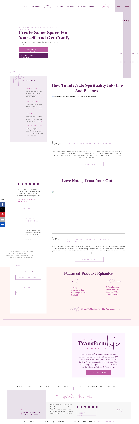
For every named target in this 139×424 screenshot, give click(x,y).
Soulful (108, 144)
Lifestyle (109, 239)
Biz (69, 144)
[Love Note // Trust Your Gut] (88, 212)
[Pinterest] (2, 214)
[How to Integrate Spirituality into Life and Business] (88, 117)
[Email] (2, 219)
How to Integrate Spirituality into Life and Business (87, 88)
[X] (2, 209)
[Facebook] (2, 204)
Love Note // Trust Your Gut (87, 181)
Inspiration (93, 144)
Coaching (78, 144)
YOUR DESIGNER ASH (107, 421)
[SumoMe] (2, 224)
